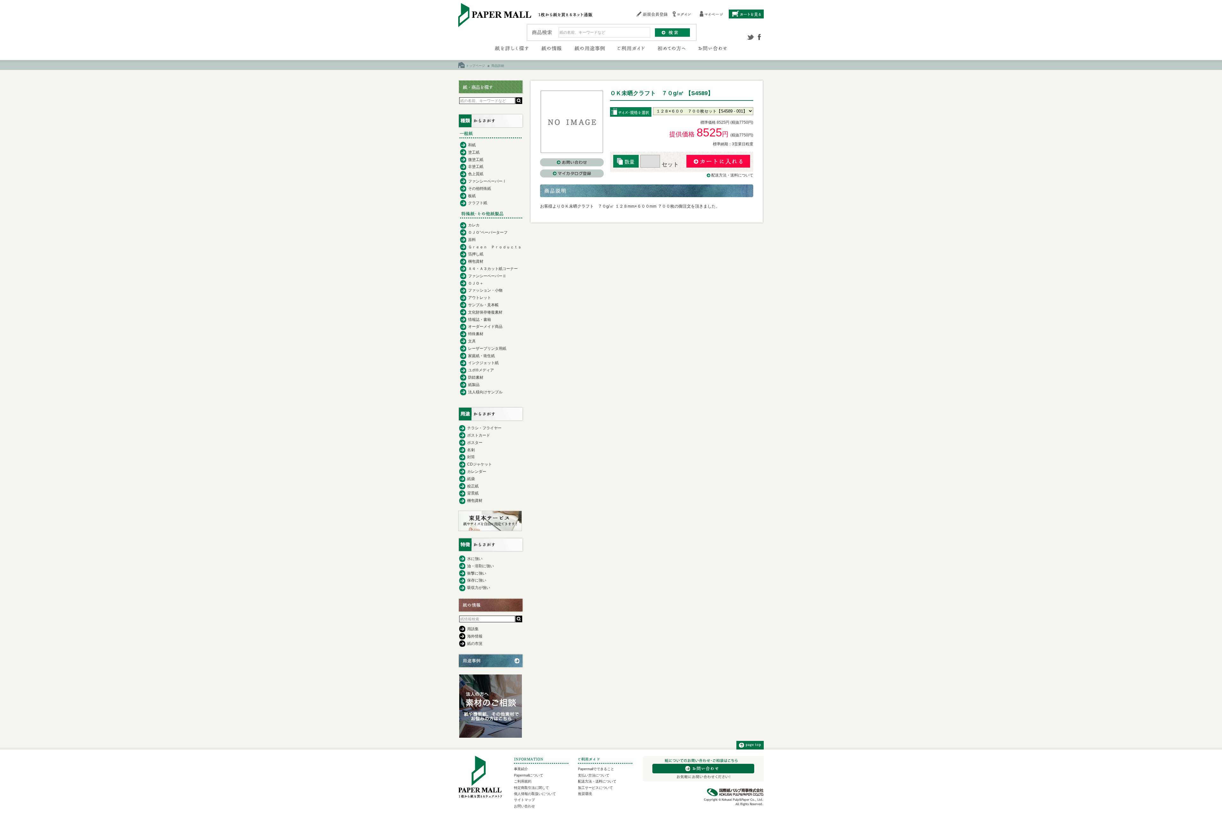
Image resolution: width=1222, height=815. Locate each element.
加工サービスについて (595, 788)
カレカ (474, 225)
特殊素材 (475, 334)
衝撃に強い (476, 573)
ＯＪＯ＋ (475, 283)
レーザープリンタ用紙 (487, 348)
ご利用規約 (522, 781)
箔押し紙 (475, 254)
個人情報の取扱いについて (535, 794)
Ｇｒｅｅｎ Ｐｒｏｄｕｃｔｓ (495, 247)
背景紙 (473, 493)
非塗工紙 (475, 166)
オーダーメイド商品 (485, 326)
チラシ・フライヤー (484, 428)
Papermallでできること (596, 769)
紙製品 (474, 385)
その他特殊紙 (479, 188)
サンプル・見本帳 (483, 305)
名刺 (471, 450)
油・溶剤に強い (480, 566)
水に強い (474, 558)
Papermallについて (528, 775)
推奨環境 (585, 794)
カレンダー (476, 471)
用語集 (473, 629)
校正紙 (473, 486)
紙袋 (471, 479)
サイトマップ (524, 800)
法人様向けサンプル (485, 392)
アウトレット (479, 297)
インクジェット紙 (483, 363)
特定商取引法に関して (531, 788)
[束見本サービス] (490, 529)
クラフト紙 (477, 203)
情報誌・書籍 (479, 319)
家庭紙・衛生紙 (481, 356)
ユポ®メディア (481, 370)
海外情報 (474, 636)
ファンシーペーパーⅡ (487, 276)
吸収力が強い (478, 587)
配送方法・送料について (732, 175)
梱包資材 (475, 261)
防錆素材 (475, 377)
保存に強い (476, 580)
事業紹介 (521, 769)
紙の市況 (474, 643)
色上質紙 (475, 174)
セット (669, 164)
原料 (472, 240)
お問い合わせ (524, 806)
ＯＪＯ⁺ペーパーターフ (488, 232)
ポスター (474, 442)
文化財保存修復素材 (485, 312)
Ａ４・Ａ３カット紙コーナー (493, 268)
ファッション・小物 (485, 290)
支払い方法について (593, 775)
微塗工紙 (475, 159)
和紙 (472, 145)
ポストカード (478, 435)
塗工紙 (474, 152)
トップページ (475, 65)
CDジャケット (479, 464)
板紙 (472, 196)
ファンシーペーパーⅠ (487, 181)
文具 (472, 341)
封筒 (471, 457)
